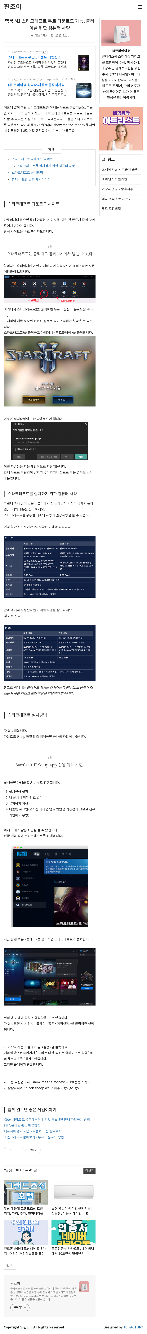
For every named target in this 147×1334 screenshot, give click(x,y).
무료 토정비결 (111, 209)
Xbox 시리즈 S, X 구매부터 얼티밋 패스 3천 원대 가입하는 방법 (47, 1120)
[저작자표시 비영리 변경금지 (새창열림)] (46, 1150)
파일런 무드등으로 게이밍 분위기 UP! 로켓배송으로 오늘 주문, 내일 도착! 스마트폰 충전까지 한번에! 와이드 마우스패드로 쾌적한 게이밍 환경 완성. (37, 65)
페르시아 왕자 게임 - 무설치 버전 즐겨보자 (33, 1131)
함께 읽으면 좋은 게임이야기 (31, 180)
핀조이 (15, 1284)
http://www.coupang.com (24, 51)
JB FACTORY (133, 1327)
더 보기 (89, 1170)
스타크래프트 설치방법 (27, 173)
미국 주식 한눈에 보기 (117, 199)
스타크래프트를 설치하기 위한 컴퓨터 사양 (46, 166)
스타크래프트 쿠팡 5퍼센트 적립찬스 (34, 57)
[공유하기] (15, 1150)
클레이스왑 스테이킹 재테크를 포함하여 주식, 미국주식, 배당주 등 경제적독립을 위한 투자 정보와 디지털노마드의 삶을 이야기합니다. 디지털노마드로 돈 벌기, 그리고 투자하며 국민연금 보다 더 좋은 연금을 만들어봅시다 (43, 1294)
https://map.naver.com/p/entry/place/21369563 (38, 79)
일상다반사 (42, 35)
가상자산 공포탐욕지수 (117, 189)
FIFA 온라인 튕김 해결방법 (22, 1126)
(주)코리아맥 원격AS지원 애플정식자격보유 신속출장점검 (38, 85)
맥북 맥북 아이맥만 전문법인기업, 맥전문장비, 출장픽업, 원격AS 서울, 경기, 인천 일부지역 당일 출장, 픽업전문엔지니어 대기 (37, 93)
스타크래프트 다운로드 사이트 (32, 159)
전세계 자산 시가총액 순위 (120, 170)
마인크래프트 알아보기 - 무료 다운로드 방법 (34, 1137)
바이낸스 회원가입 (114, 179)
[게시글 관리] (20, 1150)
